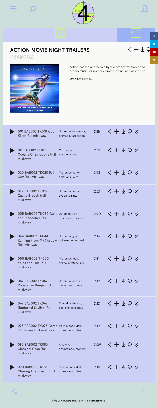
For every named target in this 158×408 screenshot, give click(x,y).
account (144, 8)
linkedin (154, 60)
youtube (154, 52)
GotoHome (14, 391)
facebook (154, 36)
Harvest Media (98, 400)
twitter (154, 44)
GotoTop (143, 390)
